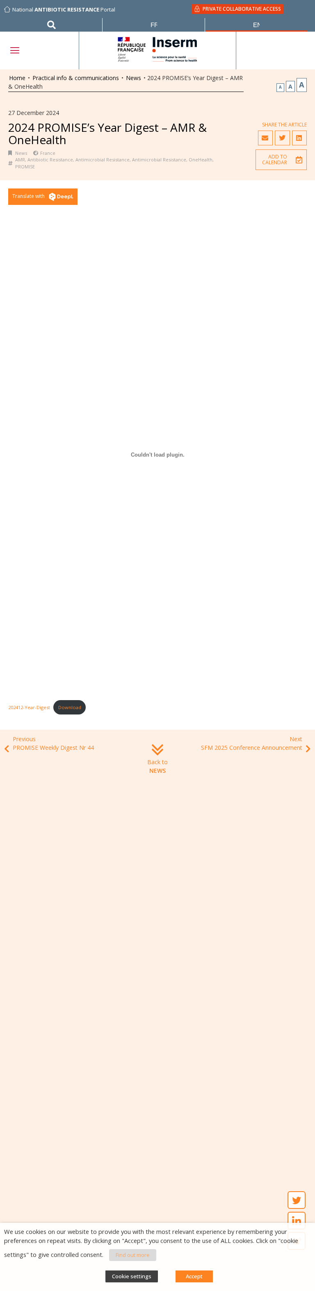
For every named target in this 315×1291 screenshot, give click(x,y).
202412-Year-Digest (29, 707)
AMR (20, 159)
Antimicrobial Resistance (102, 159)
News (133, 78)
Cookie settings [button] (131, 1276)
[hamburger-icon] (14, 50)
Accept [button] (194, 1276)
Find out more (133, 1255)
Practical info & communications (75, 78)
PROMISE (25, 166)
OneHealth (200, 159)
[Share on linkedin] (299, 138)
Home (17, 78)
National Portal (63, 9)
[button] (281, 159)
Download (69, 707)
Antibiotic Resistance (50, 159)
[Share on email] (265, 138)
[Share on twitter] (282, 138)
